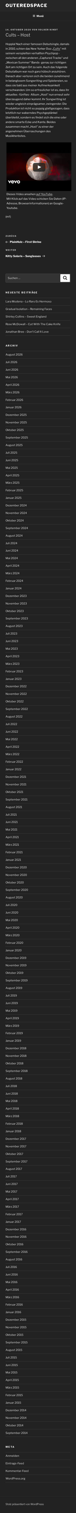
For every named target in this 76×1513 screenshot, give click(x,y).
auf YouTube (44, 194)
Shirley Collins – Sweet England (26, 316)
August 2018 (14, 1078)
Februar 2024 (14, 581)
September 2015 (17, 1342)
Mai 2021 (11, 829)
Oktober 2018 (14, 1063)
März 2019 (12, 1025)
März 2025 (13, 482)
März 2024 (13, 573)
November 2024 (16, 513)
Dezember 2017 (16, 1139)
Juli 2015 (11, 1357)
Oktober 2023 (15, 611)
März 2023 (13, 663)
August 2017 (14, 1169)
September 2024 (17, 528)
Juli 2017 (11, 1176)
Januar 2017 (13, 1221)
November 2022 (16, 694)
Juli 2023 (11, 633)
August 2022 (14, 716)
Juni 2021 (12, 822)
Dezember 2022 (16, 686)
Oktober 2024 (15, 520)
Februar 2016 (14, 1304)
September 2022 (17, 709)
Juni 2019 (12, 1003)
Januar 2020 (14, 950)
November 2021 (16, 784)
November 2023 (16, 603)
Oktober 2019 (14, 973)
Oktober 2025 (15, 430)
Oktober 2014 (14, 1425)
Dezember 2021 (16, 777)
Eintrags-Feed (15, 1463)
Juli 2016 (11, 1267)
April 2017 (12, 1199)
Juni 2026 (12, 369)
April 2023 (12, 656)
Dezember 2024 (16, 505)
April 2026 (12, 385)
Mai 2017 (11, 1191)
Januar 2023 (14, 679)
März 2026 (13, 392)
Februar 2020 (14, 942)
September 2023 (17, 618)
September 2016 (17, 1252)
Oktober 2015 (14, 1335)
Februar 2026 (14, 400)
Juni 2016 (12, 1274)
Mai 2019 (12, 1010)
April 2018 (12, 1108)
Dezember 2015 (16, 1319)
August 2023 (14, 626)
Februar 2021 (14, 852)
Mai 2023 (12, 648)
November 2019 (16, 965)
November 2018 (16, 1056)
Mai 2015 (12, 1372)
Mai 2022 (12, 739)
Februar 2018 (14, 1123)
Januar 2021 (13, 860)
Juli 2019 (11, 995)
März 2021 (12, 844)
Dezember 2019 (16, 958)
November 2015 (16, 1327)
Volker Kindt (48, 29)
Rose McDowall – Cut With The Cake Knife (33, 324)
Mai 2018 (12, 1101)
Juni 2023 (12, 641)
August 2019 (14, 988)
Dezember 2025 (16, 415)
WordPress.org (15, 1478)
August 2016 (14, 1259)
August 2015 (14, 1350)
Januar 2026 (14, 407)
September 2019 (17, 980)
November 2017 (16, 1146)
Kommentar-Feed (17, 1471)
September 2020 (17, 890)
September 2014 (17, 1433)
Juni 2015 (12, 1365)
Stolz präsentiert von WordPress (25, 1504)
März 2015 (12, 1387)
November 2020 (16, 875)
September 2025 (17, 437)
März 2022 (12, 754)
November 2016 (16, 1236)
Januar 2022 (13, 769)
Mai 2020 (12, 920)
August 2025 (14, 445)
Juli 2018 (11, 1086)
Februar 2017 (14, 1214)
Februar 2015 (14, 1395)
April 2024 (12, 565)
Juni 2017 (12, 1184)
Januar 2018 (13, 1131)
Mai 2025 (12, 467)
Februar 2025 (14, 490)
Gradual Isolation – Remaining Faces (29, 309)
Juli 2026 (11, 362)
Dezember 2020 (16, 867)
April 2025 (12, 475)
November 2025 (16, 422)
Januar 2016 (13, 1312)
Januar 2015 (13, 1402)
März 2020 (13, 935)
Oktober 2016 (14, 1244)
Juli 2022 (11, 724)
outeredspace (26, 5)
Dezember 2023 (16, 596)
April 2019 (12, 1018)
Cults (56, 48)
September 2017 (16, 1161)
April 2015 (12, 1380)
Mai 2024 (12, 558)
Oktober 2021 (14, 792)
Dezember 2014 (16, 1410)
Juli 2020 (11, 905)
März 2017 (12, 1206)
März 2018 (12, 1116)
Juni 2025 (12, 460)
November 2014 (16, 1418)
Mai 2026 (12, 377)
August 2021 (14, 807)
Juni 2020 (12, 912)
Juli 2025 (11, 452)
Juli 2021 (11, 814)
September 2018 (17, 1071)
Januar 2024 (14, 588)
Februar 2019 (14, 1033)
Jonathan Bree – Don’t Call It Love (27, 331)
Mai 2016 (12, 1282)
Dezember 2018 (16, 1048)
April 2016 (12, 1289)
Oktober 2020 (15, 882)
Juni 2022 (12, 731)
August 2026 (14, 354)
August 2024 (14, 535)
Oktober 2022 (15, 701)
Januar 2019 (13, 1040)
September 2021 (16, 799)
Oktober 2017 (14, 1154)
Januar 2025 (14, 498)
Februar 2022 (14, 761)
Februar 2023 (14, 671)
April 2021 (12, 837)
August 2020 (14, 897)
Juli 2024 (11, 543)
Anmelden (12, 1455)
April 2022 (12, 746)
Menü (40, 16)
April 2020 (12, 927)
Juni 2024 (12, 550)
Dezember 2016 (16, 1229)
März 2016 (12, 1297)
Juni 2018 (12, 1093)
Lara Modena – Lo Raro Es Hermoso (28, 301)
